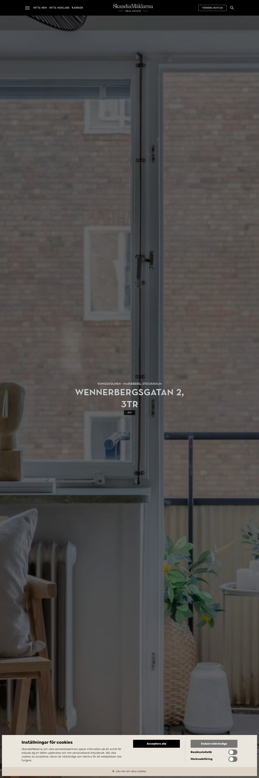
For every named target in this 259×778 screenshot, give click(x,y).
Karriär (77, 7)
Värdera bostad (212, 7)
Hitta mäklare (59, 7)
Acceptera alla (156, 743)
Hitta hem (40, 7)
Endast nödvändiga (214, 743)
